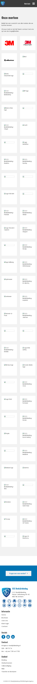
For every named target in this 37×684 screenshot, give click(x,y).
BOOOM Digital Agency (26, 681)
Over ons (5, 621)
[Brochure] (9, 60)
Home (4, 615)
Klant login (27, 3)
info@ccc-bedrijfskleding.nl (11, 646)
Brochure (5, 618)
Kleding (4, 660)
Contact (5, 626)
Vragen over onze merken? (17, 573)
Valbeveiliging (6, 666)
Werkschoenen (7, 663)
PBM (3, 669)
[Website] (9, 43)
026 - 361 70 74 (7, 648)
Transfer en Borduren (9, 672)
